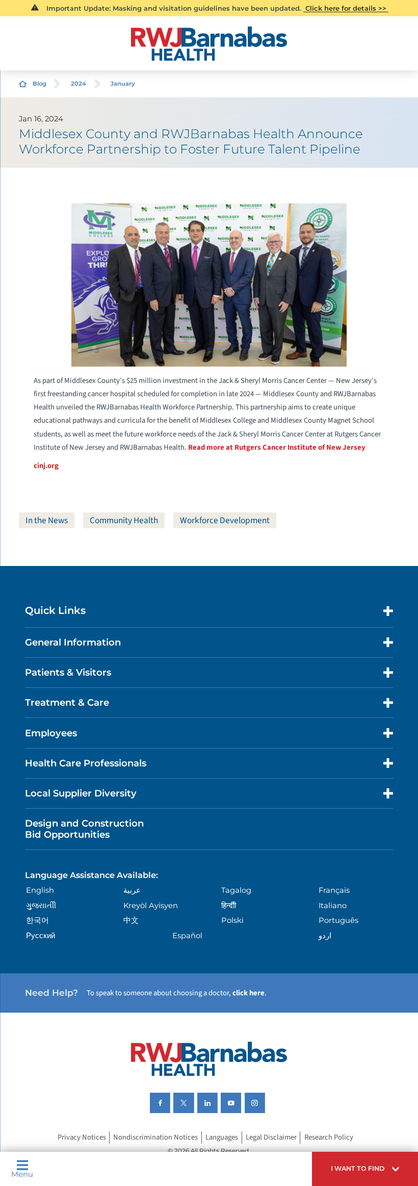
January (123, 83)
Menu (22, 1174)
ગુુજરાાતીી (41, 905)
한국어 (37, 920)
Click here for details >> (345, 8)
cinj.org (46, 465)
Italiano (333, 905)
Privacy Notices (82, 1137)
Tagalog (236, 890)
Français (334, 890)
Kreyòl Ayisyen (150, 905)
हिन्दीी (228, 905)
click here (248, 993)
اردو (325, 935)
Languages (221, 1137)
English (40, 890)
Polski (232, 920)
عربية (132, 890)
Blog (39, 83)
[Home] (209, 44)
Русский (40, 935)
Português (338, 920)
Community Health (124, 520)
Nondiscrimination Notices (155, 1137)
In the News (46, 520)
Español (187, 935)
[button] (365, 1169)
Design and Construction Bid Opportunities (84, 828)
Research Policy (328, 1137)
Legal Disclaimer (271, 1137)
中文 (131, 920)
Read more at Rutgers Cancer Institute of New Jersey (276, 447)
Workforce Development (225, 520)
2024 (78, 83)
